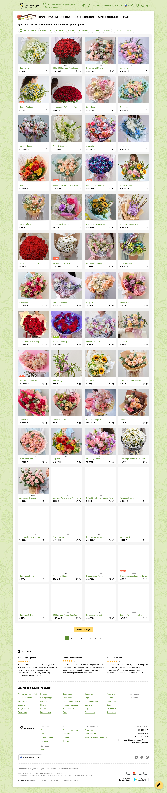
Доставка (67, 733)
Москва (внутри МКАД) (27, 694)
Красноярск (67, 697)
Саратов (88, 708)
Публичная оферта (48, 768)
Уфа (109, 705)
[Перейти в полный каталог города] (29, 5)
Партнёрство (90, 733)
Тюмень (110, 697)
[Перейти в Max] (147, 757)
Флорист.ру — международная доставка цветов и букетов (53, 780)
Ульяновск (111, 701)
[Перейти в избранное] (137, 5)
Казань (43, 708)
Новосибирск (68, 708)
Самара (88, 705)
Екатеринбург (46, 697)
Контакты (45, 733)
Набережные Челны (71, 701)
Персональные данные (28, 768)
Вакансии (89, 730)
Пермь (87, 697)
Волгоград (22, 712)
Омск (65, 712)
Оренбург (89, 694)
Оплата (66, 737)
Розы (43, 749)
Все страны (134, 697)
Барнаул (21, 705)
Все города (134, 694)
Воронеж (44, 694)
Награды (44, 741)
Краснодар (67, 694)
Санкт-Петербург (25, 697)
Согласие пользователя (68, 768)
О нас (43, 730)
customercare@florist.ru (139, 742)
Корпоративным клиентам (96, 737)
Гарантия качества (48, 737)
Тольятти (111, 694)
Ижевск (43, 701)
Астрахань (22, 701)
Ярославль (111, 712)
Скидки (66, 741)
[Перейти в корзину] (142, 5)
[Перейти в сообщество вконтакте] (136, 757)
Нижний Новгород (70, 705)
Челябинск (111, 708)
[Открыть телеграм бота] (142, 757)
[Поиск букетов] (132, 5)
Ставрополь (90, 712)
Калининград (45, 712)
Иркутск (43, 705)
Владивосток (23, 708)
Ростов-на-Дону (91, 701)
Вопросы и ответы (70, 730)
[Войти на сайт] (147, 5)
